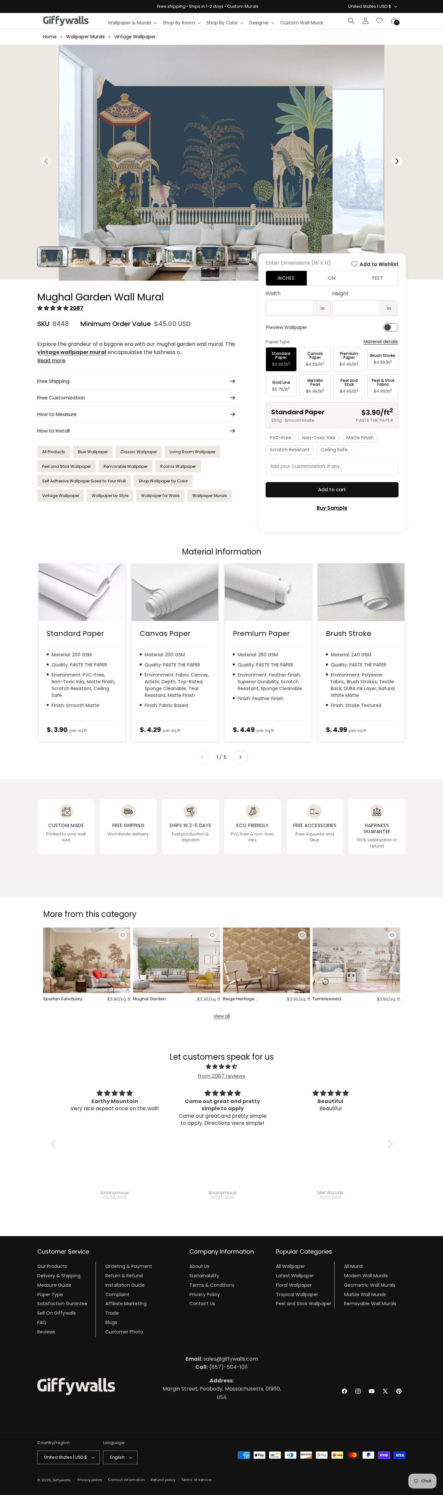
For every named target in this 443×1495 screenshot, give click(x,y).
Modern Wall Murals (366, 1275)
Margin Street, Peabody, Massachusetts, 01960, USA (221, 1389)
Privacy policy (90, 1479)
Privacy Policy (204, 1294)
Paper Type (50, 1294)
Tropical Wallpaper (297, 1294)
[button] (132, 23)
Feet (377, 278)
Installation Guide (125, 1285)
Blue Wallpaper (93, 452)
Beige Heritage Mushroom (239, 999)
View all (221, 1016)
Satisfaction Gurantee (62, 1303)
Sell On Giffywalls (56, 1313)
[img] (222, 1067)
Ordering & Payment (128, 1266)
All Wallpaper (290, 1266)
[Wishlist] (380, 21)
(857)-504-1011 (221, 1367)
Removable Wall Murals (370, 1303)
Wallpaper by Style (110, 495)
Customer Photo (124, 1332)
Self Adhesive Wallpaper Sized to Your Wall (84, 481)
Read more (51, 360)
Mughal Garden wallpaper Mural (150, 999)
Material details (381, 342)
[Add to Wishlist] (122, 935)
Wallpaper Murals (85, 36)
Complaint (117, 1294)
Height (340, 293)
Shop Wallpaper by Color (163, 481)
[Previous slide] (202, 757)
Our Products (52, 1266)
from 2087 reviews (221, 1076)
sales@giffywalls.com (222, 1359)
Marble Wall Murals (365, 1294)
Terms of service (196, 1479)
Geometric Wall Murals (369, 1285)
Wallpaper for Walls (160, 495)
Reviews (46, 1332)
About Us (199, 1266)
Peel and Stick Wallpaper (66, 466)
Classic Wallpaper (138, 452)
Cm (332, 278)
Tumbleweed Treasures (327, 999)
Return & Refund (124, 1275)
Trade (112, 1313)
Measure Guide (54, 1285)
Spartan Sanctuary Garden (62, 999)
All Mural (353, 1266)
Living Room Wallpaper (192, 452)
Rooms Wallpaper (178, 466)
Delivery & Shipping (58, 1275)
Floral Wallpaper (294, 1285)
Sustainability (204, 1275)
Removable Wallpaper (125, 466)
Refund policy (163, 1479)
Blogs (111, 1322)
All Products (53, 452)
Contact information (126, 1479)
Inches (286, 278)
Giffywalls (62, 1480)
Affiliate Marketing (126, 1303)
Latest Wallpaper (295, 1275)
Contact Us (202, 1303)
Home (50, 36)
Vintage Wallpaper (135, 36)
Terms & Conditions (211, 1285)
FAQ (41, 1322)
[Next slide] (240, 757)
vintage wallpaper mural (71, 352)
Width (273, 293)
